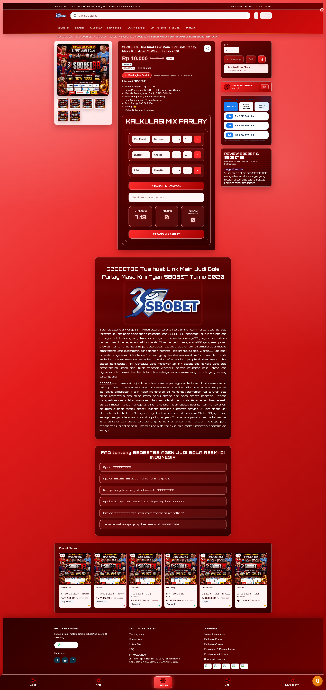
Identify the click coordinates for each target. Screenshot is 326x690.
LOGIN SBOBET (137, 27)
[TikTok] (73, 660)
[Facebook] (57, 660)
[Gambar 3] (87, 103)
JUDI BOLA (96, 27)
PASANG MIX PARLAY (166, 234)
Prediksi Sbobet (261, 106)
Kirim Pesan (68, 645)
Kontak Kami (136, 639)
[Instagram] (65, 660)
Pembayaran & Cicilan (216, 654)
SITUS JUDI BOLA (84, 37)
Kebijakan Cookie (213, 644)
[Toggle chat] (317, 681)
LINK (228, 685)
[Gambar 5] (62, 115)
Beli (251, 59)
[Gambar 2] (75, 103)
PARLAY (190, 27)
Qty (226, 45)
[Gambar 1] (62, 103)
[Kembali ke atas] (318, 672)
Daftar (259, 6)
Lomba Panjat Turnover (246, 106)
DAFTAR (163, 685)
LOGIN (33, 685)
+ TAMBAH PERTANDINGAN (166, 186)
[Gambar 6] (75, 115)
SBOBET (249, 6)
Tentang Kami (136, 634)
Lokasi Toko (135, 644)
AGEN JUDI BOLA (64, 37)
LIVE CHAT (292, 685)
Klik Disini (149, 110)
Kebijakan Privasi (213, 639)
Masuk (268, 6)
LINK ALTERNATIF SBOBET (166, 27)
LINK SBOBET (115, 27)
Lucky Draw (231, 107)
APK (98, 685)
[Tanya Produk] (262, 59)
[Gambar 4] (99, 103)
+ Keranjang (234, 59)
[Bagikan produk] (207, 48)
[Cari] (75, 15)
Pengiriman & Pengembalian (219, 649)
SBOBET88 (236, 6)
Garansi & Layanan (214, 659)
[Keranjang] (256, 15)
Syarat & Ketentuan (214, 634)
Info (264, 87)
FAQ (131, 649)
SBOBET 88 (126, 37)
